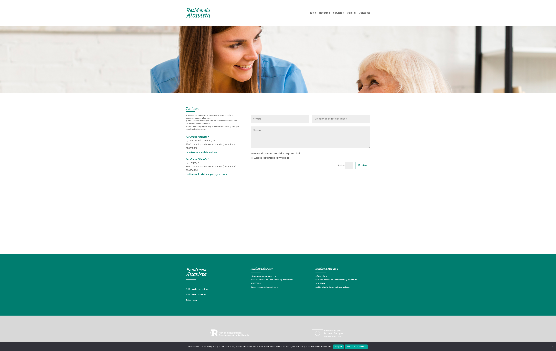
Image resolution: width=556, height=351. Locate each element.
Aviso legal (191, 300)
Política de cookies (196, 294)
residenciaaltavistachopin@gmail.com (206, 174)
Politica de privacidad (277, 157)
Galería (351, 12)
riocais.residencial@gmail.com (202, 152)
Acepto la (271, 157)
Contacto (364, 12)
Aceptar (338, 346)
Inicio (313, 12)
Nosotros (324, 12)
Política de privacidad (197, 289)
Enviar (362, 165)
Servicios (338, 12)
